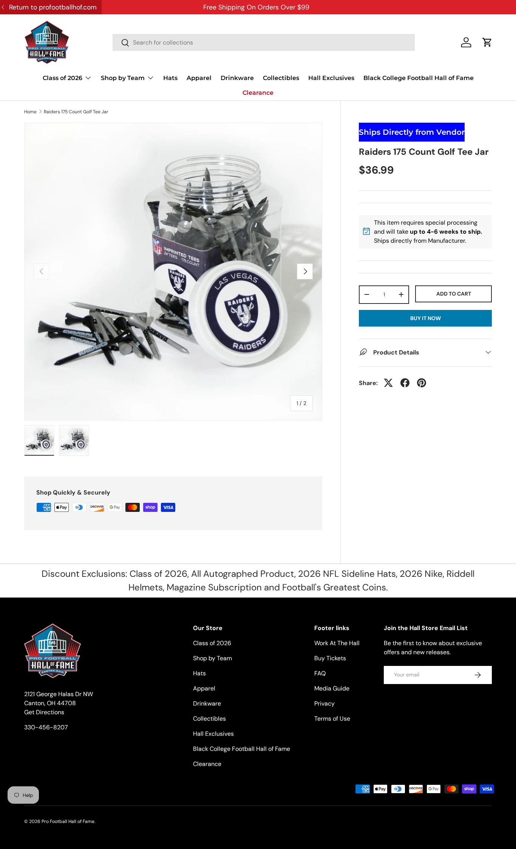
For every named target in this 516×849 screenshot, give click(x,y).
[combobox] (264, 42)
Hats (170, 78)
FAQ (320, 673)
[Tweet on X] (388, 382)
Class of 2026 (62, 78)
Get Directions (44, 712)
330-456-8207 (46, 727)
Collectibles (281, 78)
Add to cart (453, 293)
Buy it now (425, 317)
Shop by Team (123, 78)
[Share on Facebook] (405, 382)
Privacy (324, 703)
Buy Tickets (330, 658)
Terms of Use (332, 719)
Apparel (199, 78)
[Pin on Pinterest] (421, 382)
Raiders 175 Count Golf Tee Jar (76, 111)
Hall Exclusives (331, 78)
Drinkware (237, 78)
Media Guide (331, 688)
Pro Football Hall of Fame (68, 821)
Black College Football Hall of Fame (418, 78)
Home (30, 111)
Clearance (258, 92)
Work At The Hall (337, 643)
